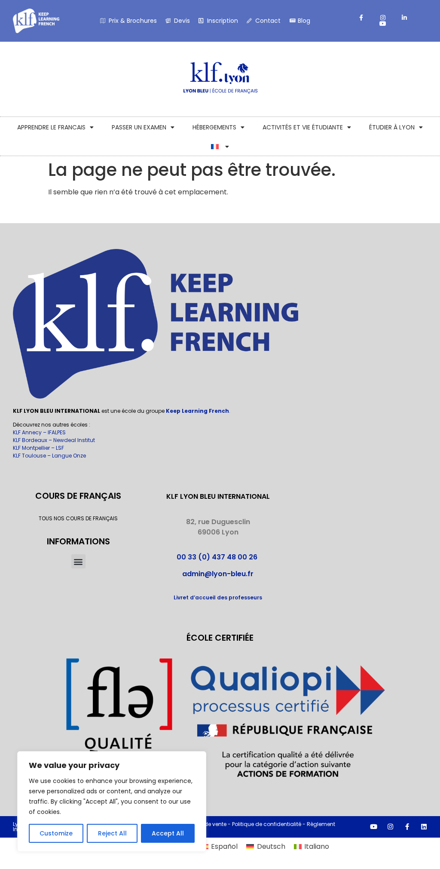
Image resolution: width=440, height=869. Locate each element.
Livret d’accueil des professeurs (218, 597)
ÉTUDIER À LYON (392, 127)
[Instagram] (390, 826)
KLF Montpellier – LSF (38, 447)
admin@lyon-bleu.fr (218, 574)
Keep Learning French (197, 411)
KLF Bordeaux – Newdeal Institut (54, 440)
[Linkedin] (424, 826)
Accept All (168, 833)
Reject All (112, 833)
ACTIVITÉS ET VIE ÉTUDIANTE (303, 127)
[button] (78, 561)
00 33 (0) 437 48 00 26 (218, 557)
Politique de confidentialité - (269, 824)
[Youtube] (373, 826)
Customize (56, 833)
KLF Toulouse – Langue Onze (49, 455)
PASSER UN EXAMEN (139, 127)
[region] (111, 801)
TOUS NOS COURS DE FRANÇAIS (78, 518)
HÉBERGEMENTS (214, 127)
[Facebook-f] (407, 826)
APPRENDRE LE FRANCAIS (51, 127)
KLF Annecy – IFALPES (39, 432)
